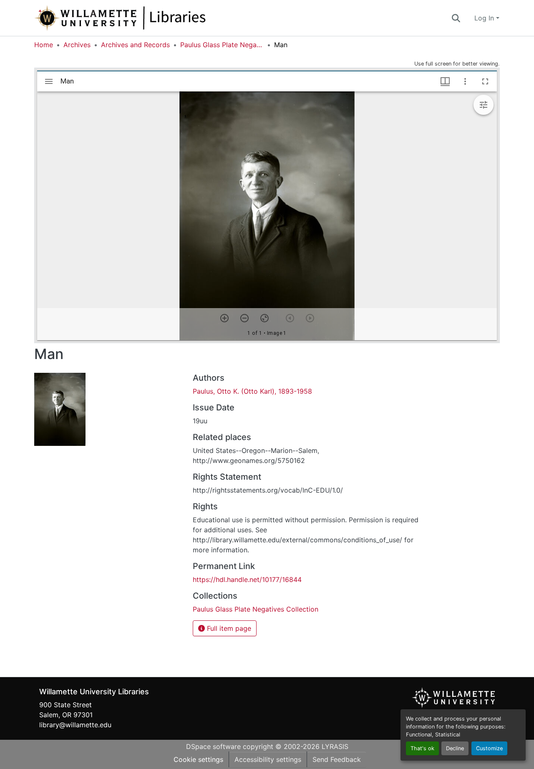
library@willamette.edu (75, 725)
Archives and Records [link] (135, 44)
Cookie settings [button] (198, 759)
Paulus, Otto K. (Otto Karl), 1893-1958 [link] (252, 391)
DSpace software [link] (213, 746)
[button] (147, 18)
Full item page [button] (228, 628)
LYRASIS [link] (335, 746)
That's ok (422, 748)
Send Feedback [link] (336, 759)
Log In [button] (485, 18)
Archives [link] (77, 44)
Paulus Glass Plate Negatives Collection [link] (222, 44)
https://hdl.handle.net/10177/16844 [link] (247, 579)
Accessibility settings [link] (267, 759)
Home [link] (43, 44)
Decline (455, 748)
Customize (489, 748)
